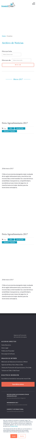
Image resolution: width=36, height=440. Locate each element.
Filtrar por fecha (7, 51)
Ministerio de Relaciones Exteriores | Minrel (14, 362)
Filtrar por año (6, 60)
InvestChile (19, 128)
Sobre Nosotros (6, 345)
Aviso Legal (4, 348)
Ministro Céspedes (9, 131)
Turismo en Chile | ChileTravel (10, 370)
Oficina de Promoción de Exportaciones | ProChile (16, 367)
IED (11, 128)
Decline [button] (22, 436)
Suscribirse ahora (18, 384)
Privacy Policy (13, 426)
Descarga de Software (8, 354)
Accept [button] (14, 436)
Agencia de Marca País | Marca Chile (12, 364)
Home (4, 36)
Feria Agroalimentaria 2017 (15, 123)
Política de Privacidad (7, 351)
